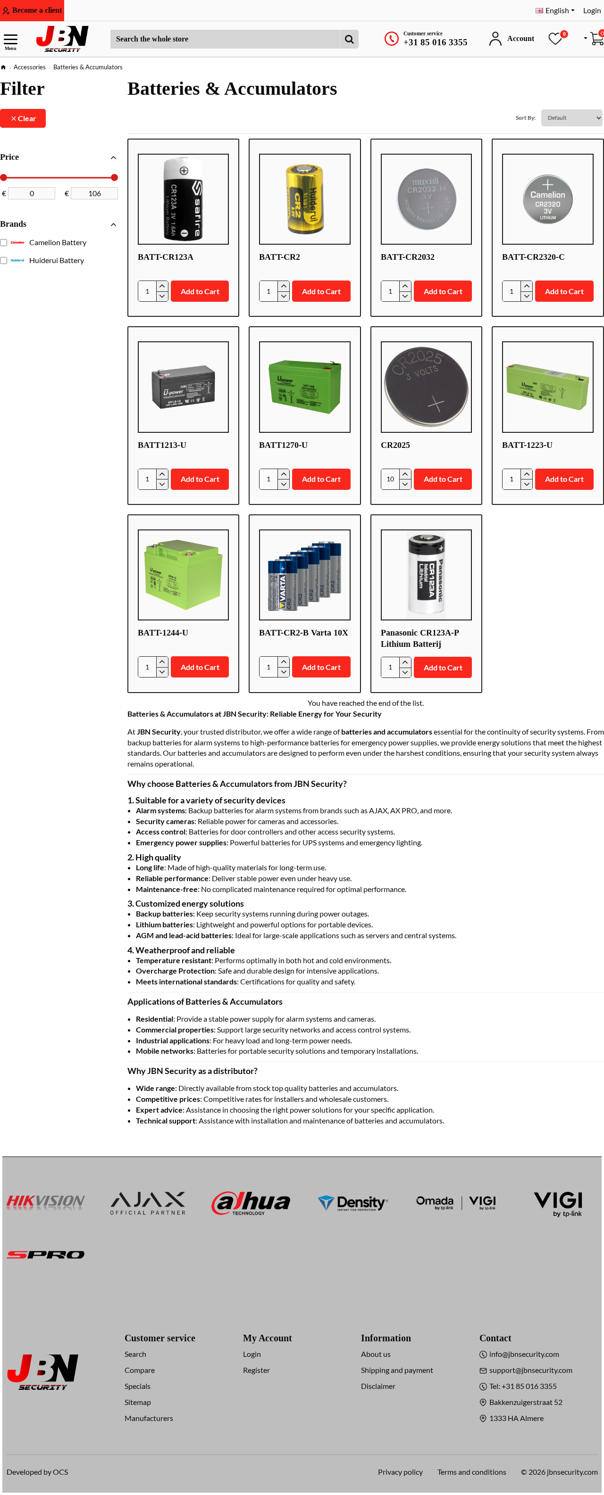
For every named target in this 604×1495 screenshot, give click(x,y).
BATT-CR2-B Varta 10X (303, 632)
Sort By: (526, 117)
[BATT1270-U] (304, 386)
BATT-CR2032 (408, 257)
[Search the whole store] (349, 39)
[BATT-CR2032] (426, 199)
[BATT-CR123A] (183, 199)
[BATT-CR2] (304, 199)
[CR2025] (426, 386)
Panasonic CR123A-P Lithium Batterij (420, 638)
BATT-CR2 (279, 257)
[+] (162, 286)
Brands (13, 224)
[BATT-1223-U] (547, 386)
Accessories (30, 67)
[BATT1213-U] (183, 386)
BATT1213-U (162, 445)
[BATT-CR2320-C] (547, 199)
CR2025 (395, 445)
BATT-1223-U (527, 445)
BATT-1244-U (163, 632)
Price (9, 157)
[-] (162, 296)
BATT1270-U (283, 445)
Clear (27, 118)
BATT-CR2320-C (533, 257)
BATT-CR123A (165, 257)
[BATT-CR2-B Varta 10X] (304, 574)
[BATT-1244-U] (183, 574)
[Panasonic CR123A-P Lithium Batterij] (426, 574)
